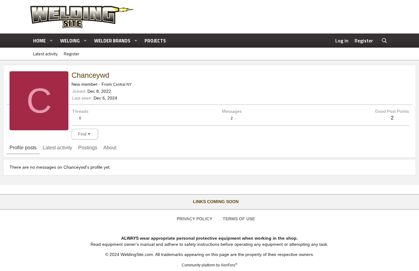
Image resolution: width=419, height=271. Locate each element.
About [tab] (109, 147)
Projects (155, 40)
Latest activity (45, 53)
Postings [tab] (87, 147)
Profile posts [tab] (23, 147)
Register (71, 53)
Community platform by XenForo (209, 265)
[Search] (384, 40)
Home (39, 40)
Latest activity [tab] (57, 147)
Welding (70, 40)
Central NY (122, 84)
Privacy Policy (194, 218)
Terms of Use (239, 218)
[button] (51, 41)
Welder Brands (112, 40)
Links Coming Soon (216, 201)
